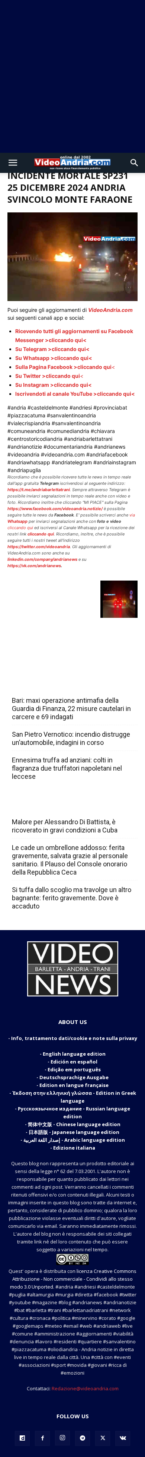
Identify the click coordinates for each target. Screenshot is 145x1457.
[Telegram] (82, 1438)
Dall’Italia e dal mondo (48, 805)
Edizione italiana (74, 1147)
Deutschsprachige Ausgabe (74, 1077)
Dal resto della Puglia (47, 684)
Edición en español (74, 1061)
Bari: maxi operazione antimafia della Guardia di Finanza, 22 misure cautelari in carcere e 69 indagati (71, 708)
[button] (13, 163)
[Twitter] (102, 1438)
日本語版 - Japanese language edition (74, 1132)
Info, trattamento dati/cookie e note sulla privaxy (74, 1038)
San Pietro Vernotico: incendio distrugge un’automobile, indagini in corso (71, 738)
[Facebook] (42, 1438)
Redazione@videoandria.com (85, 1388)
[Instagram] (62, 1438)
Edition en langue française (74, 1085)
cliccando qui (20, 527)
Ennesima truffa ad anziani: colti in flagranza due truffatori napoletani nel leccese (67, 768)
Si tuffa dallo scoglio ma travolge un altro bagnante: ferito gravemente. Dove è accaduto (71, 898)
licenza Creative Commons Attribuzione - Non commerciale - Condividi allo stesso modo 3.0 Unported (73, 1279)
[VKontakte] (122, 1438)
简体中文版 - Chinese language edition (74, 1124)
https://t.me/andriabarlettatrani (38, 489)
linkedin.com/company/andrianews (42, 559)
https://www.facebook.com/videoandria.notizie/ (55, 508)
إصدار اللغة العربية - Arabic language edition (74, 1140)
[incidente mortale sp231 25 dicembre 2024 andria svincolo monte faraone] (72, 299)
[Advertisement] (72, 76)
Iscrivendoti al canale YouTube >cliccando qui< (75, 394)
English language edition (74, 1053)
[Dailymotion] (22, 1438)
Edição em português (74, 1069)
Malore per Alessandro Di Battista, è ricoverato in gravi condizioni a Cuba (64, 826)
